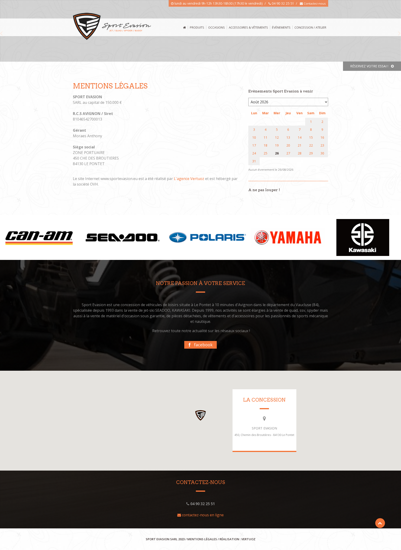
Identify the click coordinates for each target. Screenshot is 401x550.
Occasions (216, 27)
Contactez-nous (315, 3)
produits (197, 27)
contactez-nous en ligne (202, 514)
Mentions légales (202, 539)
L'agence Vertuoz (189, 178)
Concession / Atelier (310, 27)
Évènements (281, 27)
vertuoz (248, 539)
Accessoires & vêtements (248, 27)
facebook (202, 344)
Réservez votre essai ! (370, 66)
